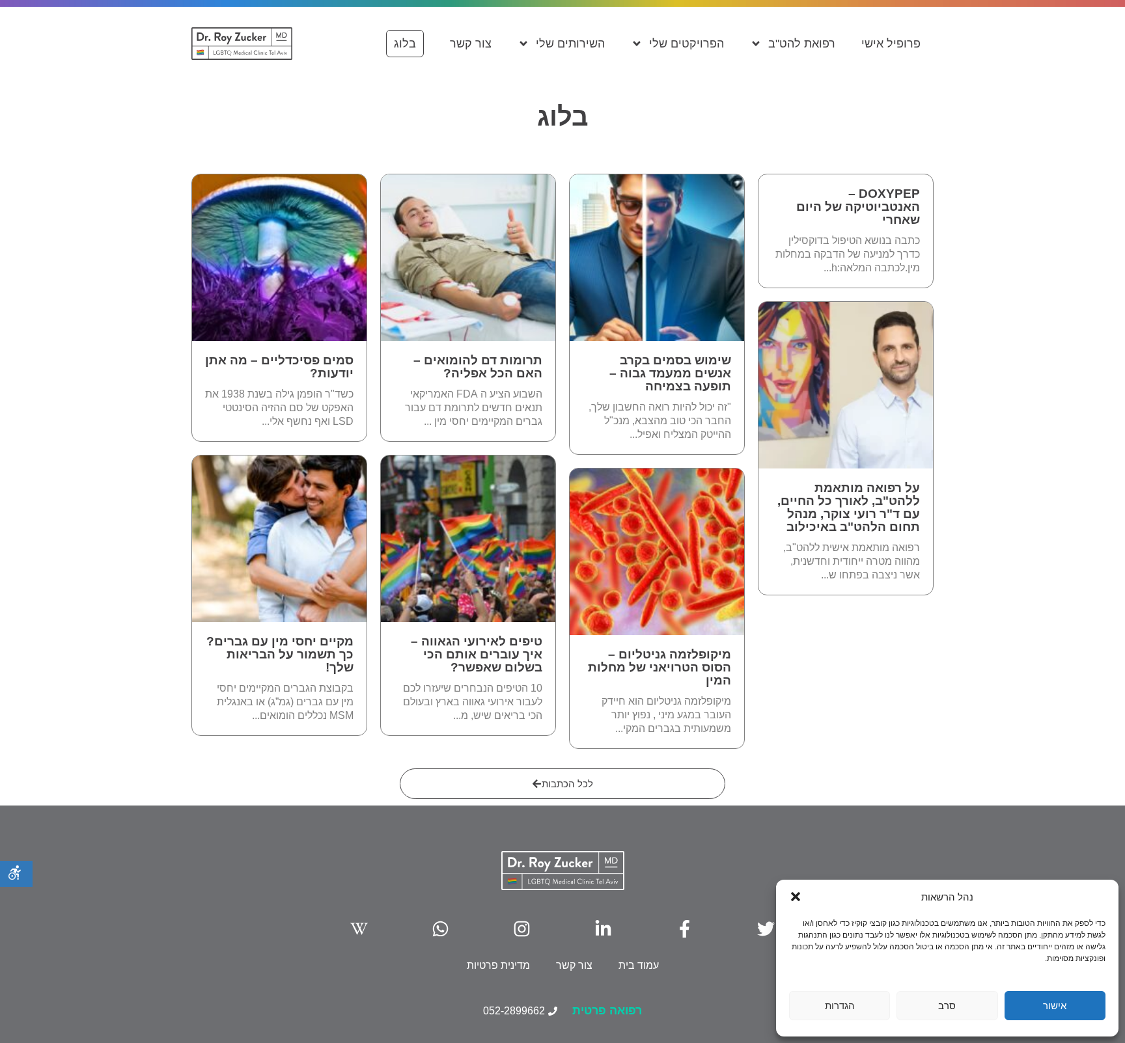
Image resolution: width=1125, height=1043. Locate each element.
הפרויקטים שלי (686, 43)
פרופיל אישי (891, 43)
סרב (947, 1005)
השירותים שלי (570, 43)
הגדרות (840, 1005)
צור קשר (471, 43)
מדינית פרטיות (498, 965)
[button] (795, 896)
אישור (1054, 1005)
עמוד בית (638, 965)
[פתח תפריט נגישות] (16, 874)
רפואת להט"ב (801, 43)
